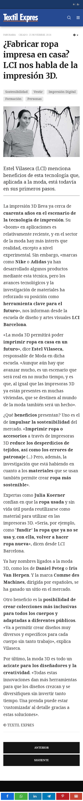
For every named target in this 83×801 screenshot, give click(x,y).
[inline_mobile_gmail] (76, 796)
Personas (34, 99)
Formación (13, 99)
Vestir (38, 92)
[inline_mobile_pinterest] (62, 796)
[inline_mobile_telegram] (48, 796)
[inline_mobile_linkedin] (35, 796)
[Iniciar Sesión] (73, 4)
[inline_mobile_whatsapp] (21, 796)
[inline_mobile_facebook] (7, 796)
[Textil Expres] (20, 17)
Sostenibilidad (16, 92)
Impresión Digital (62, 92)
